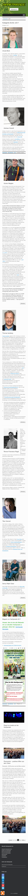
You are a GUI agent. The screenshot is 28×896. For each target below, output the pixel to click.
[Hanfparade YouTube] (3, 885)
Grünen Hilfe (19, 136)
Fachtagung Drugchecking (11, 546)
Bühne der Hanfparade (6, 851)
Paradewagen (4, 857)
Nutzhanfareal (4, 854)
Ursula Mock (6, 51)
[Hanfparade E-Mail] (3, 888)
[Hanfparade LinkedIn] (3, 880)
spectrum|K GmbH (7, 379)
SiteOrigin (16, 893)
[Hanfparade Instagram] (3, 883)
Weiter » (23, 840)
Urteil (18, 274)
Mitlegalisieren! (14, 9)
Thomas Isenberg (7, 333)
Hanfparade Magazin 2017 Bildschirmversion (12, 645)
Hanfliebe (15, 55)
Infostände (4, 855)
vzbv (23, 367)
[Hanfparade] (14, 4)
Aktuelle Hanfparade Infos (7, 849)
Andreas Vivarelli (9, 128)
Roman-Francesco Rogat (11, 451)
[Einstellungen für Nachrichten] (2, 893)
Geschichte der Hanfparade (7, 864)
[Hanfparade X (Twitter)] (3, 877)
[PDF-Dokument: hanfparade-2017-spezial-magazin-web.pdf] (14, 674)
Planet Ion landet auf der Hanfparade (11, 726)
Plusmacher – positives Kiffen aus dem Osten (14, 762)
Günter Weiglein (8, 183)
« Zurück (10, 840)
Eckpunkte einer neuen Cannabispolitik (12, 397)
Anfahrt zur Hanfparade (6, 850)
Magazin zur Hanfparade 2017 (11, 619)
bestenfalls (16, 142)
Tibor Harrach (6, 521)
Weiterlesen (23, 303)
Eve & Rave (19, 539)
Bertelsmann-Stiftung (15, 373)
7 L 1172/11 (5, 252)
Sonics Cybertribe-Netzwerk (16, 542)
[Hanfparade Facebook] (3, 875)
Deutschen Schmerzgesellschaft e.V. (11, 387)
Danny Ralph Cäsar (8, 583)
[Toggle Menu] (24, 15)
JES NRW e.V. (18, 139)
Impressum (4, 866)
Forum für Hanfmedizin (6, 853)
